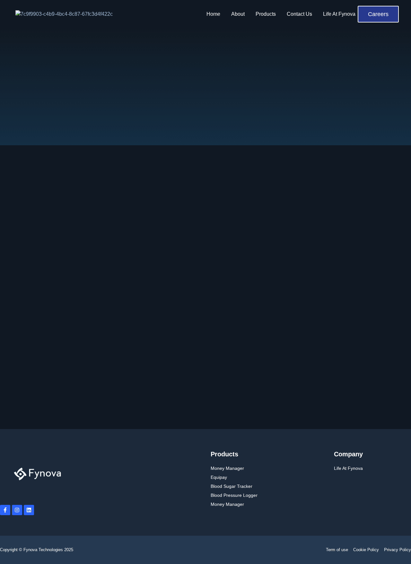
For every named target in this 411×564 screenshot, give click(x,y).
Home (213, 14)
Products (266, 14)
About (238, 14)
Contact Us (299, 14)
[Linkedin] (29, 510)
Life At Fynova (339, 14)
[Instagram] (17, 510)
